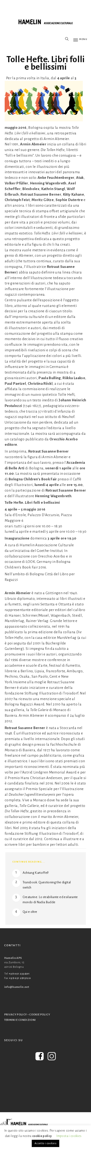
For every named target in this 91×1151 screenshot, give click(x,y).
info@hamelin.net (16, 987)
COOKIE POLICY (39, 1014)
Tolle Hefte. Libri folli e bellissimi (45, 63)
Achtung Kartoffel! (36, 872)
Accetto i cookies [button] (45, 1143)
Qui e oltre (30, 912)
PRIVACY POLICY (15, 1014)
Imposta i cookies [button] (68, 1136)
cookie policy (42, 1136)
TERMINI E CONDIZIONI (20, 1020)
